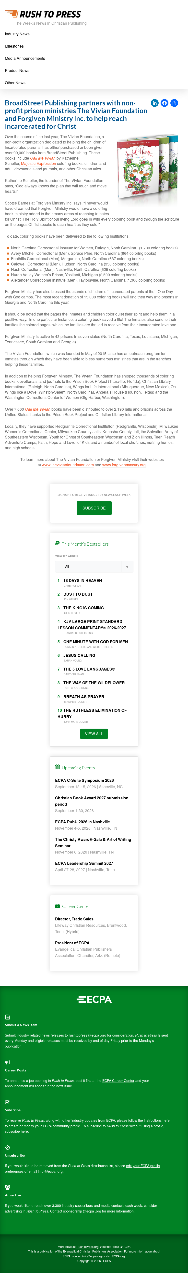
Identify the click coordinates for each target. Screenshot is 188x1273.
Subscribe (94, 508)
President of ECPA (72, 943)
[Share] (174, 103)
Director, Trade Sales (74, 919)
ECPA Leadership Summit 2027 (84, 863)
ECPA (107, 1261)
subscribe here (16, 1131)
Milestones (14, 46)
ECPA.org (118, 1256)
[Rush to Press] (43, 15)
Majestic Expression (38, 163)
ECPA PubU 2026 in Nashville (82, 822)
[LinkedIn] (155, 103)
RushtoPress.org (87, 1246)
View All (94, 733)
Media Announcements (25, 58)
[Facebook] (164, 103)
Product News (17, 70)
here (166, 1120)
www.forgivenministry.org (124, 465)
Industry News (17, 34)
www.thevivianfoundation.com (68, 465)
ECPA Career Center (118, 1080)
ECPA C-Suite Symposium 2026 (84, 780)
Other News (15, 82)
